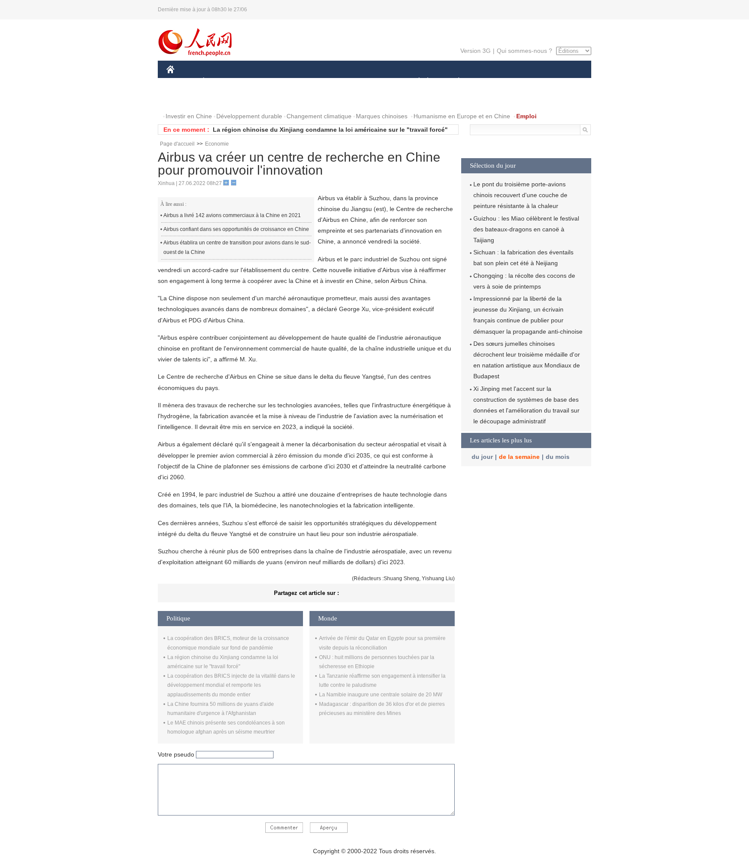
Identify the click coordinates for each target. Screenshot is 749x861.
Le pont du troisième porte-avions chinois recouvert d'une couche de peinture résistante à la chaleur (520, 195)
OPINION (185, 99)
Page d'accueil (177, 144)
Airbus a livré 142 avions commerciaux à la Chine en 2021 (232, 215)
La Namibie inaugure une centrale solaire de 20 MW (380, 695)
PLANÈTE (454, 81)
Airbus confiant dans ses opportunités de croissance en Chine (236, 229)
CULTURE (375, 81)
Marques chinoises (381, 116)
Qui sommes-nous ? (524, 50)
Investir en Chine (189, 116)
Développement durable (249, 116)
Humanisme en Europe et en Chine (462, 116)
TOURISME (527, 81)
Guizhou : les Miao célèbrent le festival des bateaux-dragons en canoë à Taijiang (526, 229)
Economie (217, 144)
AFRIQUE (297, 81)
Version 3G (475, 50)
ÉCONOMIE (219, 81)
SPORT (489, 81)
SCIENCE (336, 81)
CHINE (181, 81)
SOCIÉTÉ (415, 81)
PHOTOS (222, 99)
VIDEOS (258, 99)
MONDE (260, 81)
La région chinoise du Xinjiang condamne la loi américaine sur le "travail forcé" (330, 129)
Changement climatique (319, 116)
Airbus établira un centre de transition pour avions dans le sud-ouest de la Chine (237, 247)
